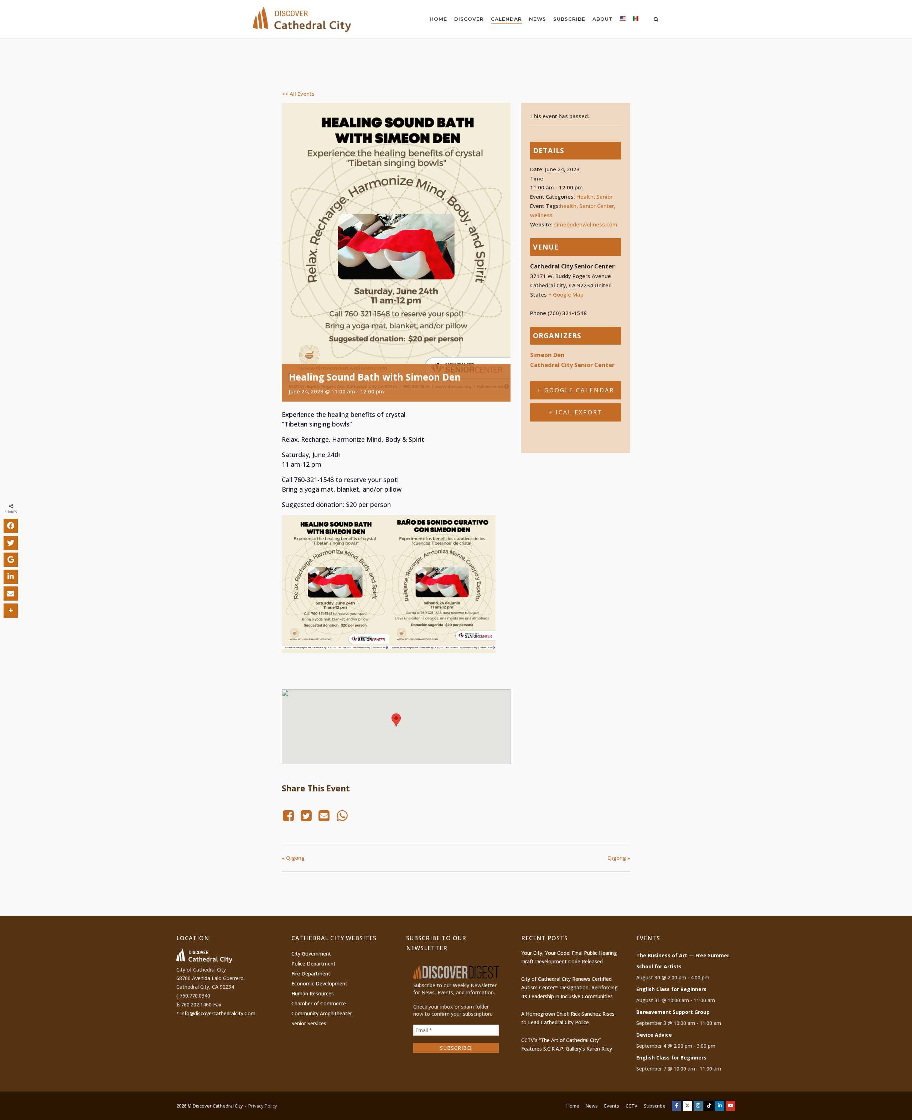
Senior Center (596, 205)
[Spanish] (635, 20)
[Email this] (11, 593)
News (537, 19)
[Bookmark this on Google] (11, 560)
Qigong (293, 857)
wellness (541, 215)
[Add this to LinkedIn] (11, 577)
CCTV (631, 1106)
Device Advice (654, 1034)
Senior (604, 196)
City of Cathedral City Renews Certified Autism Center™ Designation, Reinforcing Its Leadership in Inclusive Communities (569, 987)
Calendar (506, 19)
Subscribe (569, 19)
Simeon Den (547, 355)
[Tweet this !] (11, 543)
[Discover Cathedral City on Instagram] (698, 1106)
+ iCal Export (576, 412)
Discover (469, 19)
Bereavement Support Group (673, 1012)
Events (611, 1106)
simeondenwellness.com (585, 224)
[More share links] (11, 610)
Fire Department (310, 973)
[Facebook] (289, 816)
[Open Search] (656, 20)
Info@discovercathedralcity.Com (217, 1013)
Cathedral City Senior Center (572, 365)
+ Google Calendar (575, 390)
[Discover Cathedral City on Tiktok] (709, 1106)
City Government (311, 953)
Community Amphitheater (321, 1013)
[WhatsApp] (342, 816)
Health (585, 196)
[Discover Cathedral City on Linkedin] (719, 1106)
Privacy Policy (262, 1106)
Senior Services (308, 1023)
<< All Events (298, 93)
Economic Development (319, 983)
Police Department (313, 963)
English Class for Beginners (671, 989)
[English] (623, 20)
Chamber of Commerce (318, 1003)
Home (438, 19)
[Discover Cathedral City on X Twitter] (687, 1106)
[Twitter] (306, 816)
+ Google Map (566, 294)
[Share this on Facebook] (11, 526)
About (602, 19)
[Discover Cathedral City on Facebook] (676, 1106)
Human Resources (312, 993)
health (568, 205)
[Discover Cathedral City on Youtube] (730, 1106)
